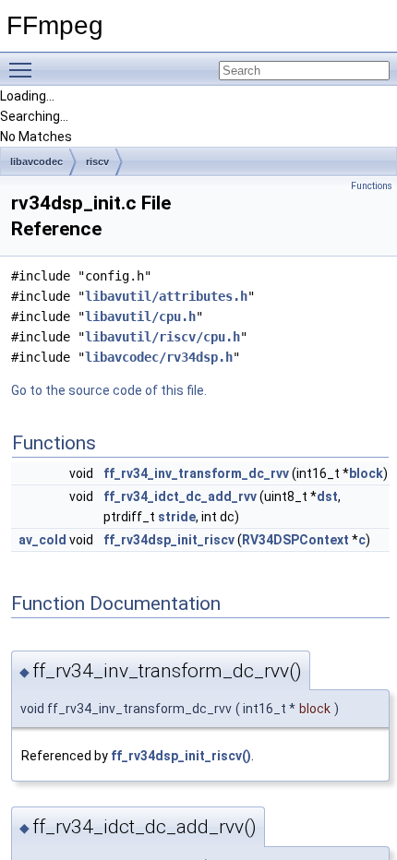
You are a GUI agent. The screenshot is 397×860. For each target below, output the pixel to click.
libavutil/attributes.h (166, 296)
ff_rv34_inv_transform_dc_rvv (196, 473)
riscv (97, 161)
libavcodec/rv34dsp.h (159, 357)
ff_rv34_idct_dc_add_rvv (180, 496)
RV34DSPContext (295, 539)
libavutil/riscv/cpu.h (162, 336)
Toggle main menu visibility (24, 69)
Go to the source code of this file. (109, 390)
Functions (371, 186)
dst (327, 496)
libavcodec (36, 161)
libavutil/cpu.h (140, 316)
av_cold (42, 539)
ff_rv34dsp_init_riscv (169, 539)
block (366, 473)
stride (177, 516)
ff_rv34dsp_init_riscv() (181, 755)
